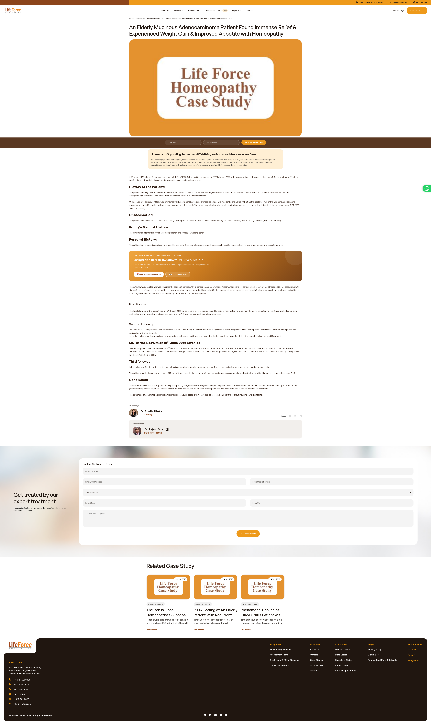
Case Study (140, 18)
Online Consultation (279, 665)
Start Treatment (417, 10)
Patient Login (398, 10)
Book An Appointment (346, 670)
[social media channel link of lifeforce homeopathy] (204, 715)
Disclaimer (373, 654)
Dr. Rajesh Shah (154, 429)
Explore (235, 10)
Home (131, 18)
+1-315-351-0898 (21, 699)
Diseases (177, 10)
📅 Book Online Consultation (149, 274)
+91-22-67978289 (21, 684)
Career (313, 670)
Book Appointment (248, 534)
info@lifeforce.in (22, 704)
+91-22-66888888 (21, 680)
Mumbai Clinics (342, 649)
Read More (151, 629)
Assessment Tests (216, 10)
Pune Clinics (341, 654)
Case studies (316, 660)
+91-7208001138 (21, 689)
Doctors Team (317, 665)
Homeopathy (193, 10)
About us (314, 649)
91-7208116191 (421, 2)
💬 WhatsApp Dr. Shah (178, 274)
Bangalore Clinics (343, 660)
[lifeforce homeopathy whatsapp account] (427, 188)
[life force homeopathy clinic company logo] (22, 647)
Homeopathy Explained (281, 649)
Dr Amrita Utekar (152, 411)
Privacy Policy (374, 649)
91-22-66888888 (400, 2)
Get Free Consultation (254, 142)
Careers (314, 654)
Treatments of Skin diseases (284, 660)
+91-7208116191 (20, 694)
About (163, 10)
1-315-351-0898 (377, 2)
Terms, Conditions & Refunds (382, 660)
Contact (249, 10)
